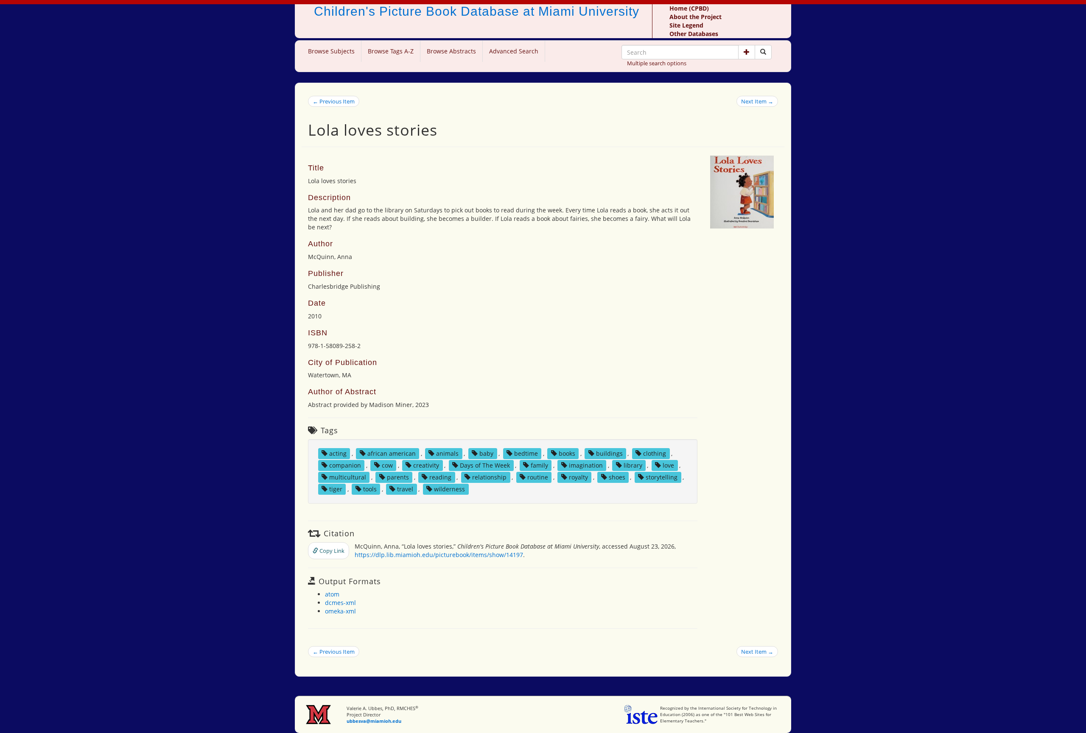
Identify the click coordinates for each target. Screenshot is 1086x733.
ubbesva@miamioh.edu (374, 721)
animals (447, 453)
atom (332, 594)
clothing (654, 453)
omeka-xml (340, 611)
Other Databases (693, 34)
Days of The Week (485, 465)
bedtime (526, 453)
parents (398, 477)
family (539, 465)
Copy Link (331, 551)
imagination (586, 465)
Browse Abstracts (451, 51)
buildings (609, 453)
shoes (617, 477)
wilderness (449, 489)
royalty (578, 477)
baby (486, 453)
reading (440, 477)
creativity (426, 465)
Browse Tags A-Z (391, 51)
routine (537, 477)
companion (345, 465)
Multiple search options (656, 63)
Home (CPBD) (689, 8)
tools (370, 489)
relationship (489, 477)
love (668, 465)
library (633, 465)
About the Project (695, 17)
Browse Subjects (331, 51)
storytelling (661, 477)
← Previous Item (334, 101)
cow (387, 465)
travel (405, 489)
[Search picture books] (763, 52)
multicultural (347, 477)
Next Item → (757, 101)
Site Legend (686, 25)
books (567, 453)
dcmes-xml (340, 603)
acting (338, 453)
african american (391, 453)
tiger (335, 489)
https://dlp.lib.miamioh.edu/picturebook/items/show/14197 (439, 555)
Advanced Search (513, 51)
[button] (746, 52)
